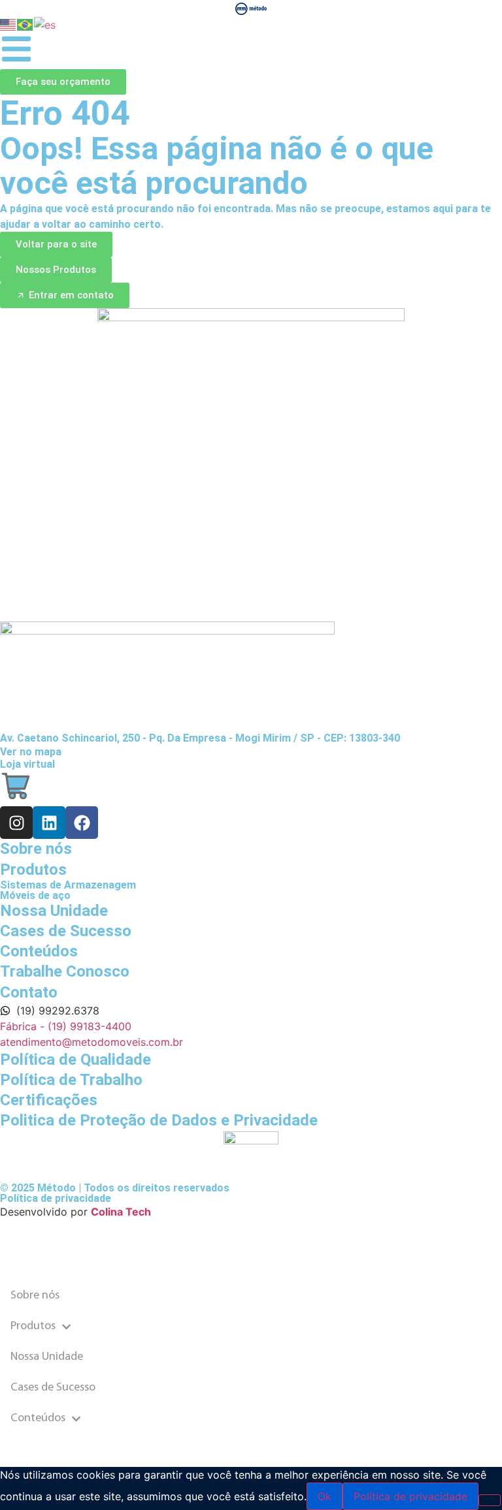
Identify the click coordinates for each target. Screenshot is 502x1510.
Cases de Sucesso (52, 1388)
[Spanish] (45, 23)
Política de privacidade (55, 1198)
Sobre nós (34, 1296)
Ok (324, 1496)
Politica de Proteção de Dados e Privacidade (159, 1120)
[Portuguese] (25, 23)
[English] (8, 23)
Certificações (48, 1100)
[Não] (489, 1500)
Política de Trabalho (71, 1080)
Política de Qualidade (75, 1059)
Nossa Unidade (46, 1357)
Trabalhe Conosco (64, 971)
